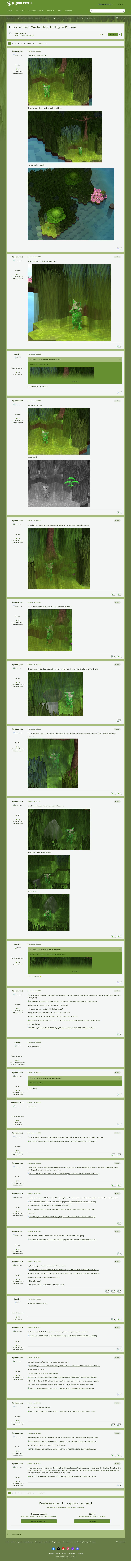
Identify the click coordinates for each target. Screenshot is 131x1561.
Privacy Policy (61, 1553)
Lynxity (17, 354)
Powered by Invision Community (65, 1558)
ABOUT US (50, 11)
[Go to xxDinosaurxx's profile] (17, 1110)
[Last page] (33, 43)
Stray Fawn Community (18, 4)
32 (19, 1120)
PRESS (60, 11)
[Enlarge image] (60, 81)
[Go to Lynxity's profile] (17, 361)
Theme (51, 1553)
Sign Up (120, 4)
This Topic (115, 11)
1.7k (18, 69)
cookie (17, 1042)
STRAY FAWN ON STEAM (35, 11)
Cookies (80, 1553)
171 (18, 372)
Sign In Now (92, 1521)
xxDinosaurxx (17, 1103)
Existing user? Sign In (106, 4)
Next (29, 43)
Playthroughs (30, 35)
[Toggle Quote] (31, 359)
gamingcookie (54, 1078)
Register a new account (38, 1521)
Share (103, 34)
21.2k (18, 1060)
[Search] (123, 11)
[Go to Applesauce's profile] (11, 34)
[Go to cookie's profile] (17, 1049)
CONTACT (68, 11)
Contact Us (71, 1553)
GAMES (9, 11)
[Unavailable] (69, 302)
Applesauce (21, 33)
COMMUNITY (20, 11)
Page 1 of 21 (42, 43)
